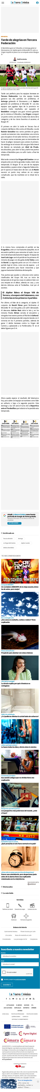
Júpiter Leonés (25, 543)
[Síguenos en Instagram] (16, 998)
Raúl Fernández (22, 59)
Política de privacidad (17, 1014)
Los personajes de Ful (20, 939)
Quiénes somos (16, 1016)
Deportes (4, 36)
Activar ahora (13, 523)
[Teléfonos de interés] (7, 906)
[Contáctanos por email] (30, 998)
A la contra (8, 935)
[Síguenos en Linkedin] (20, 998)
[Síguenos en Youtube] (13, 998)
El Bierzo (19, 1005)
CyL (32, 1005)
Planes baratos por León (28, 931)
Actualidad (10, 1005)
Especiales (17, 1008)
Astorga (20, 538)
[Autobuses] (14, 917)
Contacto (25, 1016)
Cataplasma (33, 939)
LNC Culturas (8, 1008)
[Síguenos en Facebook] (6, 998)
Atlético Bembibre (8, 547)
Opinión (33, 1008)
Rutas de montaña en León (23, 935)
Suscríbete (7, 985)
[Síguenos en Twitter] (9, 998)
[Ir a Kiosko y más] (27, 998)
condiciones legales (20, 979)
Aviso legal (5, 1014)
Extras (20, 1010)
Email (2, 961)
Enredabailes (7, 939)
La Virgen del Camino (9, 543)
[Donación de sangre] (20, 906)
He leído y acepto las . (15, 979)
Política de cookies (32, 1014)
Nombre (3, 953)
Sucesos (26, 1005)
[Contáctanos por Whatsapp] (23, 998)
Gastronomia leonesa (10, 931)
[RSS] (33, 998)
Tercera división (8, 538)
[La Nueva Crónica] (20, 996)
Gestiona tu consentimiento (20, 1019)
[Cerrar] (38, 1082)
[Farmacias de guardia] (26, 917)
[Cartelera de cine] (32, 906)
